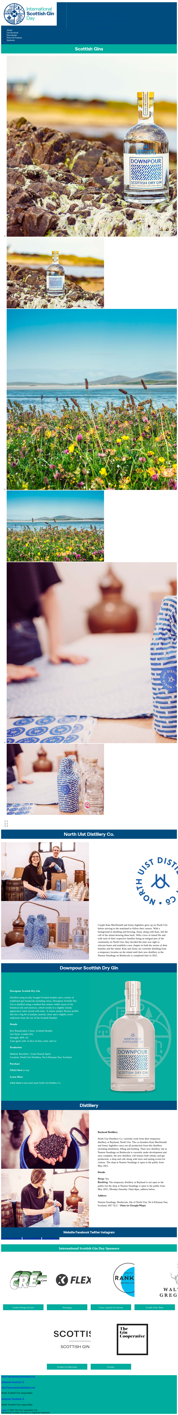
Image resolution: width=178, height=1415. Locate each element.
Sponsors (11, 40)
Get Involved (12, 32)
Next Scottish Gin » (50, 1238)
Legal (3, 1410)
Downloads (12, 35)
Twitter (95, 1232)
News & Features (14, 37)
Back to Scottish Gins (31, 1238)
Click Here (16, 1070)
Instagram (108, 1232)
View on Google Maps (133, 1205)
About (9, 30)
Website (69, 1232)
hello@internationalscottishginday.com (18, 1376)
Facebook (82, 1232)
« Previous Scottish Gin (11, 1238)
